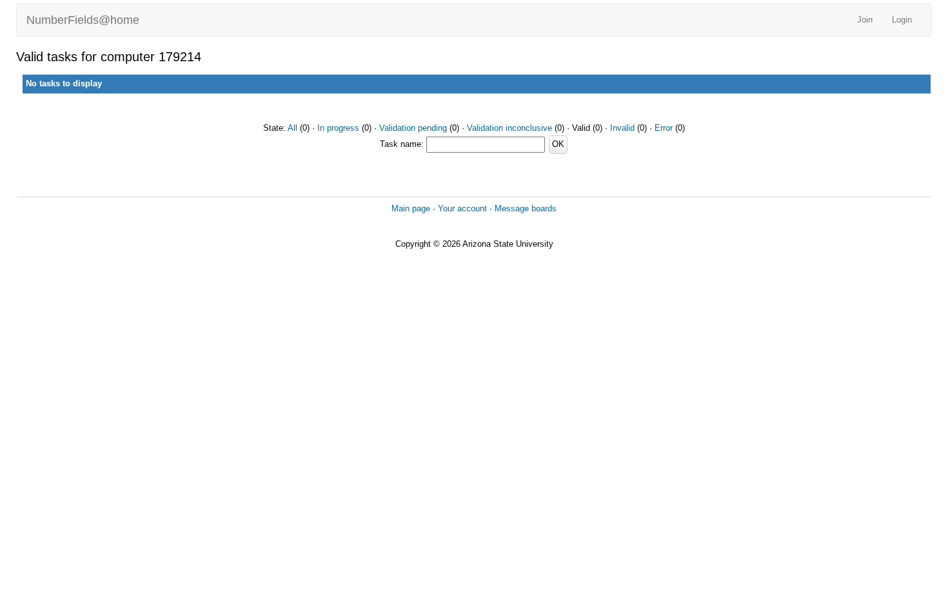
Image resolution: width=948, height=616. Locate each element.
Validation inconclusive (509, 128)
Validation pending (413, 128)
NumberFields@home (82, 20)
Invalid (622, 128)
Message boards (526, 208)
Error (664, 128)
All (292, 128)
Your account (462, 208)
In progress (338, 128)
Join (865, 19)
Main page (410, 208)
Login (902, 19)
